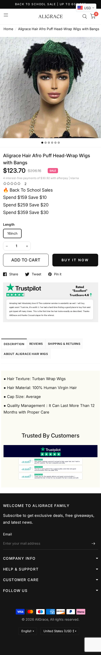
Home (8, 29)
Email (7, 534)
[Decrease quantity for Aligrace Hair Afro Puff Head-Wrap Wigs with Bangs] (6, 246)
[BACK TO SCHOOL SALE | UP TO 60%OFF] (50, 4)
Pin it (58, 274)
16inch (12, 233)
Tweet (36, 274)
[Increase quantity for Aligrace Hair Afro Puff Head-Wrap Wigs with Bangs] (27, 246)
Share (13, 274)
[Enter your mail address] (93, 543)
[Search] (85, 16)
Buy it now (75, 260)
